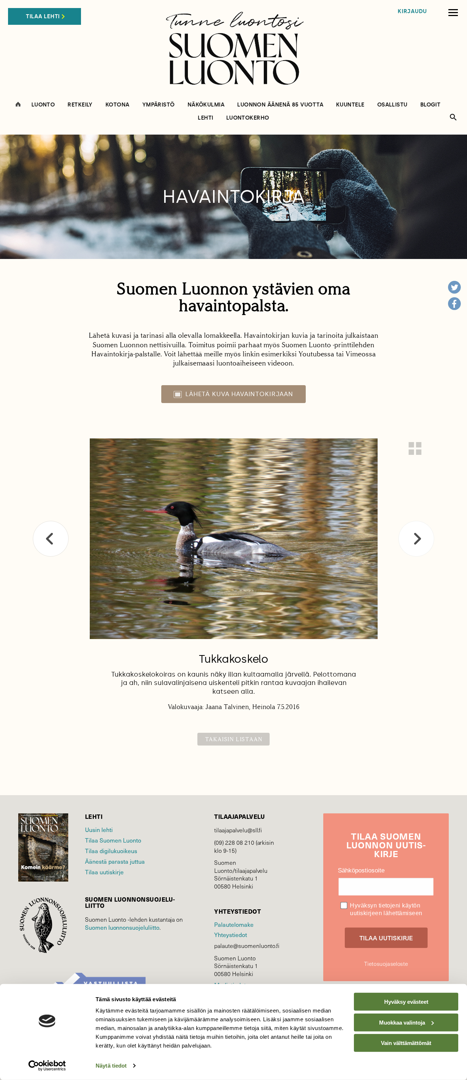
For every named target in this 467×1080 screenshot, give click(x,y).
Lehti (205, 118)
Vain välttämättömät (406, 1043)
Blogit (430, 105)
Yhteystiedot (230, 934)
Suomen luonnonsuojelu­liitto (122, 927)
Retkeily (80, 105)
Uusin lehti (99, 829)
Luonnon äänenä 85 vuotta (280, 105)
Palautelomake (233, 924)
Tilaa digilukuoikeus (111, 850)
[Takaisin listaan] (415, 448)
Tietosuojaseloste (386, 963)
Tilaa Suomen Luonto (113, 840)
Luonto (43, 105)
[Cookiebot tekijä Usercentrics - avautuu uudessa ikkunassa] (47, 1065)
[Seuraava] (416, 539)
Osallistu (392, 105)
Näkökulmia (206, 105)
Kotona (117, 105)
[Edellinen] (51, 539)
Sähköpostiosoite (361, 870)
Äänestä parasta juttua (115, 861)
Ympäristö (158, 105)
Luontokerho (247, 118)
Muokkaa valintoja (402, 1022)
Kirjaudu (412, 11)
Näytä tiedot (111, 1065)
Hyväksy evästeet (406, 1002)
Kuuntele (350, 105)
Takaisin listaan (233, 739)
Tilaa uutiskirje (104, 871)
